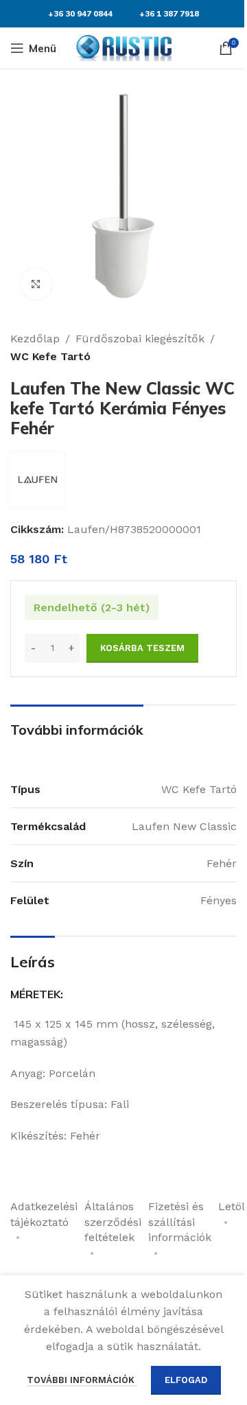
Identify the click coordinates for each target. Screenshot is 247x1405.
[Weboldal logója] (123, 47)
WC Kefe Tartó (50, 356)
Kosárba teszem (142, 648)
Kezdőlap (35, 338)
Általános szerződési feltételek (112, 1222)
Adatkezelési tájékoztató (44, 1214)
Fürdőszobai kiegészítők (139, 338)
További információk (82, 1380)
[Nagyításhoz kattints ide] (36, 283)
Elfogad (186, 1380)
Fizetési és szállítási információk (179, 1222)
